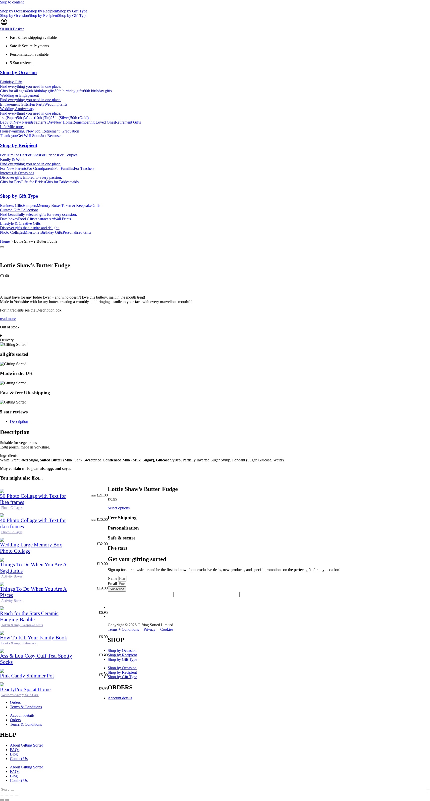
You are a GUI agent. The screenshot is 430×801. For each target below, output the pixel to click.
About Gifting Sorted (26, 745)
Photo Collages (11, 508)
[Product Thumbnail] (2, 247)
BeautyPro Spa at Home (25, 689)
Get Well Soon (28, 136)
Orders (15, 702)
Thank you (8, 136)
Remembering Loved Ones (93, 122)
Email (113, 583)
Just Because (50, 136)
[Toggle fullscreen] (7, 795)
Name (113, 578)
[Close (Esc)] (17, 795)
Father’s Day (44, 122)
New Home (63, 122)
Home (5, 241)
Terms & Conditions (26, 707)
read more (8, 318)
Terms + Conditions (123, 629)
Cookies (166, 629)
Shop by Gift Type (72, 11)
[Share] (12, 795)
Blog (14, 754)
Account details (120, 698)
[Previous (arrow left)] (2, 800)
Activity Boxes (11, 576)
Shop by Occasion (14, 11)
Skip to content (12, 2)
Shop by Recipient (43, 11)
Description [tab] (19, 421)
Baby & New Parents (17, 122)
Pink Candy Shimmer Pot (27, 676)
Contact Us (19, 758)
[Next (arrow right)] (7, 800)
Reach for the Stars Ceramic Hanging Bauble (29, 616)
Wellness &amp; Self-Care (20, 695)
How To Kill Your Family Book (33, 638)
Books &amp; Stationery (18, 643)
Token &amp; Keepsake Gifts (22, 625)
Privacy (150, 629)
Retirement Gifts (128, 122)
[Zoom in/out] (2, 795)
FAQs (14, 750)
